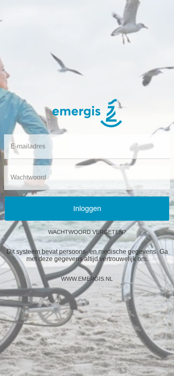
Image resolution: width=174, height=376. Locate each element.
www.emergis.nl (87, 279)
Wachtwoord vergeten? (87, 232)
